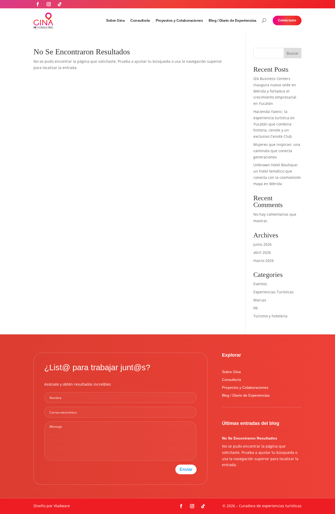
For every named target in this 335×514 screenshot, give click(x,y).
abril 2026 (262, 252)
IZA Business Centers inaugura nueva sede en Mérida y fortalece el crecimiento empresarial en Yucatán (274, 91)
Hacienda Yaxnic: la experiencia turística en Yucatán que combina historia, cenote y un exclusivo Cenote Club (274, 124)
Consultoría (140, 20)
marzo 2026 (263, 260)
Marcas (259, 300)
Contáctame (287, 20)
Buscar (293, 53)
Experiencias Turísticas (273, 291)
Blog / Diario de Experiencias (232, 20)
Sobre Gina (115, 20)
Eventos (260, 283)
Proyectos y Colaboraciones (179, 20)
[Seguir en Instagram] (48, 4)
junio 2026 (262, 244)
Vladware (62, 505)
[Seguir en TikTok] (59, 4)
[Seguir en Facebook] (38, 4)
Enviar (186, 469)
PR (255, 308)
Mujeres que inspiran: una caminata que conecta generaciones (276, 150)
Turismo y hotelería (270, 315)
